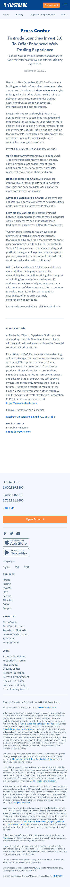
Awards (7, 588)
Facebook (11, 417)
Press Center (35, 30)
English (6, 567)
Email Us (8, 508)
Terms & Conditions (14, 656)
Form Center (10, 622)
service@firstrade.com (20, 802)
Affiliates (8, 600)
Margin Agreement (56, 821)
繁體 (26, 567)
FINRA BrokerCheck (47, 707)
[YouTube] (18, 534)
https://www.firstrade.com (21, 403)
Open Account (51, 5)
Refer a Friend (11, 642)
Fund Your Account (13, 626)
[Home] (15, 5)
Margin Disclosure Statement (35, 821)
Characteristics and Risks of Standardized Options (33, 759)
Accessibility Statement (16, 677)
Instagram (24, 417)
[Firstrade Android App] (16, 552)
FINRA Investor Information (18, 824)
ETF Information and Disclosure (43, 781)
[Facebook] (5, 534)
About (6, 14)
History (19, 14)
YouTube (50, 417)
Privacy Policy (10, 665)
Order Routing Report (15, 689)
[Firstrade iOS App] (16, 542)
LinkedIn (36, 417)
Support (7, 608)
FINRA (55, 876)
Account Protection (14, 673)
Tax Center (9, 638)
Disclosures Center (13, 681)
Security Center (11, 669)
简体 (17, 567)
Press (64, 14)
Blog (5, 592)
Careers (7, 596)
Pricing (7, 584)
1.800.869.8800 (13, 487)
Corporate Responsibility (42, 14)
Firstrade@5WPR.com (18, 432)
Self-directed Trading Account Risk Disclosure (40, 723)
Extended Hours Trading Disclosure (17, 729)
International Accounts (16, 634)
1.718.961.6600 (13, 500)
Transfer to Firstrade (14, 630)
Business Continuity (14, 685)
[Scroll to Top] (64, 881)
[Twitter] (12, 534)
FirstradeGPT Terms (14, 660)
